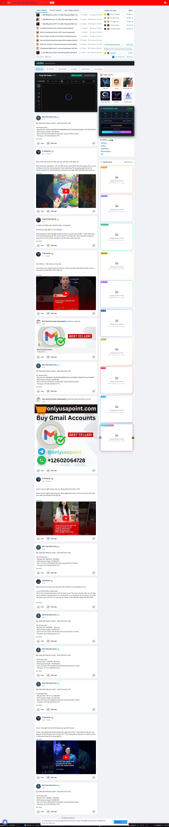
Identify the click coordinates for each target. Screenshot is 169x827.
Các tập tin (99, 69)
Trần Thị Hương (115, 14)
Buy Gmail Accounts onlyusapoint (54, 321)
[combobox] (31, 3)
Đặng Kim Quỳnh (115, 29)
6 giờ (43, 685)
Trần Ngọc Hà (114, 21)
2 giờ (43, 324)
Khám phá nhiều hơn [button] (48, 823)
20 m (43, 154)
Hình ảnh (64, 69)
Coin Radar (46, 581)
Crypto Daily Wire (48, 219)
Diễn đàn (48, 57)
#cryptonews (105, 148)
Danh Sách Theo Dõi (89, 75)
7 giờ (43, 720)
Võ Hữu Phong (114, 18)
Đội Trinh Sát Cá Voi (49, 117)
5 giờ (43, 651)
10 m (43, 119)
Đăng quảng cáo (128, 162)
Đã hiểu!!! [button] (118, 822)
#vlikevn (103, 146)
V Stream (45, 151)
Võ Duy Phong (114, 25)
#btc (102, 154)
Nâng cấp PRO (116, 132)
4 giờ (43, 583)
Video (75, 69)
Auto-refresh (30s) (120, 57)
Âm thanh (86, 69)
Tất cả (40, 69)
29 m (43, 221)
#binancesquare (106, 151)
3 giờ (43, 549)
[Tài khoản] (165, 3)
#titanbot (104, 143)
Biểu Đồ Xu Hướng (76, 75)
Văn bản (51, 69)
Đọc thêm (39, 139)
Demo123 (113, 53)
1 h (43, 256)
